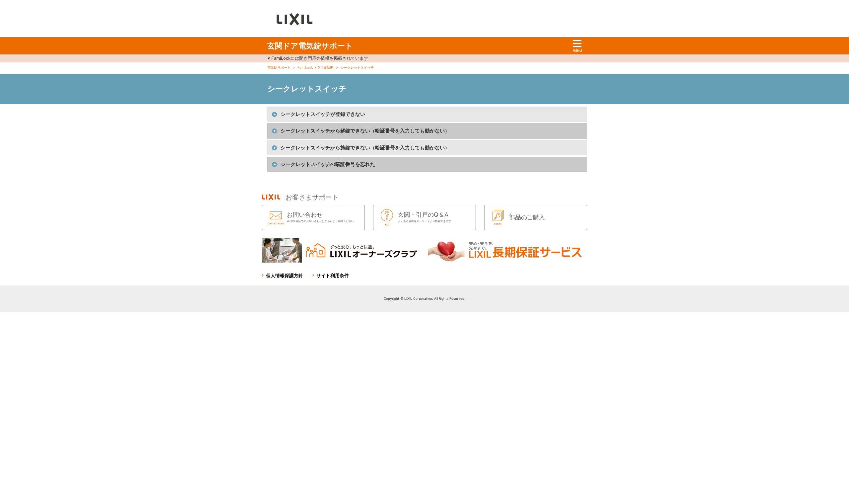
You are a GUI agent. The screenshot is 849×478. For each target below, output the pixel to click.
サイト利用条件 (332, 275)
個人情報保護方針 (284, 275)
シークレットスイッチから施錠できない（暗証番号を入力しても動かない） (365, 147)
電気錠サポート (279, 67)
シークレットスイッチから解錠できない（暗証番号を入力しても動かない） (365, 130)
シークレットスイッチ (357, 67)
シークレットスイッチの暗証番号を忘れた (328, 164)
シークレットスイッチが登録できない (323, 114)
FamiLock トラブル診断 (315, 67)
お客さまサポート (312, 197)
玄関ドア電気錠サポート (310, 45)
